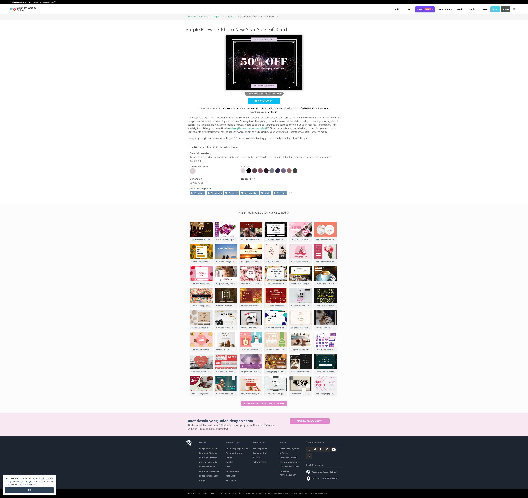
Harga (485, 9)
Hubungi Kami (259, 462)
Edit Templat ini (264, 101)
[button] (409, 9)
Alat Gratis (231, 475)
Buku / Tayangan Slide (237, 448)
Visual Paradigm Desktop (43, 2)
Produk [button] (397, 9)
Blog (228, 466)
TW (272, 112)
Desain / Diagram (234, 453)
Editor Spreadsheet (208, 475)
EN (269, 112)
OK (29, 490)
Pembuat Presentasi (209, 471)
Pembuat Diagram (208, 457)
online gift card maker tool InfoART (249, 128)
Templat (216, 16)
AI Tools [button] (423, 9)
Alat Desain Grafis (201, 16)
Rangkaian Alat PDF (208, 448)
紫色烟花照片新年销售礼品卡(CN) (314, 108)
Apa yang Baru (260, 453)
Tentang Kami (260, 448)
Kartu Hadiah (228, 16)
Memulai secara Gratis (309, 421)
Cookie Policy (29, 484)
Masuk (506, 9)
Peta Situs (231, 480)
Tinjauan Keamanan (289, 466)
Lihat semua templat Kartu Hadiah (264, 403)
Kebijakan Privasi (288, 457)
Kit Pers (256, 457)
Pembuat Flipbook (208, 453)
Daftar (495, 9)
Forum (229, 457)
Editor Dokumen (207, 466)
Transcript (247, 178)
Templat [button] (472, 9)
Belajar (229, 462)
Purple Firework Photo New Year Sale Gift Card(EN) (244, 108)
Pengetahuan (232, 471)
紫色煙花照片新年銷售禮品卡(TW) (283, 108)
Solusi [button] (459, 9)
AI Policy (284, 453)
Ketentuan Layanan (289, 448)
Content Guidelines (289, 462)
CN (276, 112)
